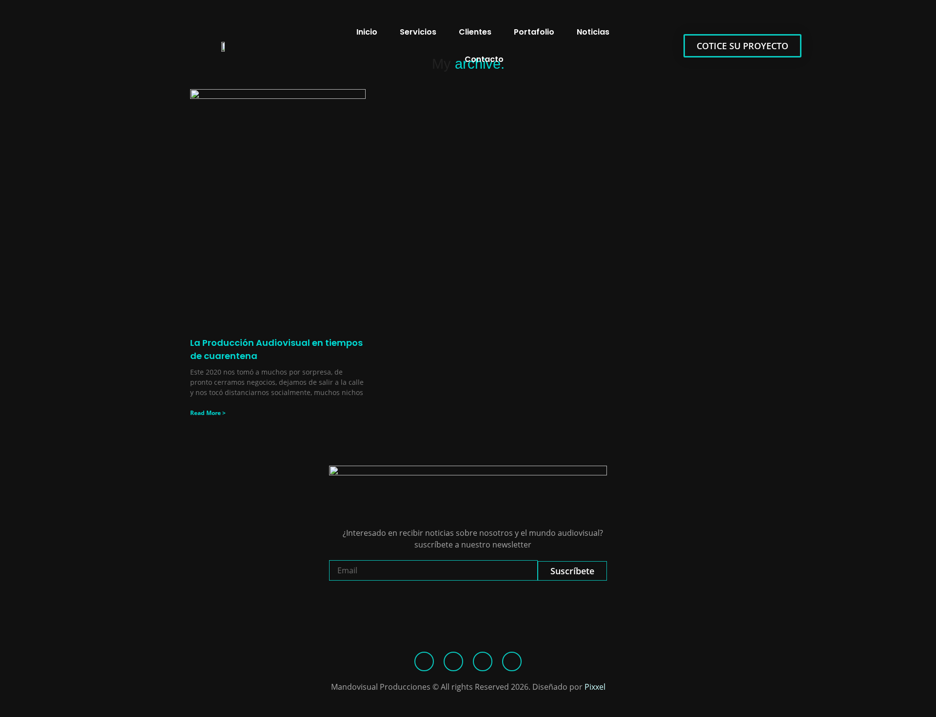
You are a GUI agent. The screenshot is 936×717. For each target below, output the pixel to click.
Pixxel (595, 686)
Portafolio (534, 32)
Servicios (418, 32)
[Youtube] (512, 661)
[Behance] (453, 661)
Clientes (475, 32)
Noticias (593, 32)
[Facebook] (424, 661)
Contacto (484, 59)
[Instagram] (482, 661)
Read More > (208, 413)
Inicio (366, 32)
